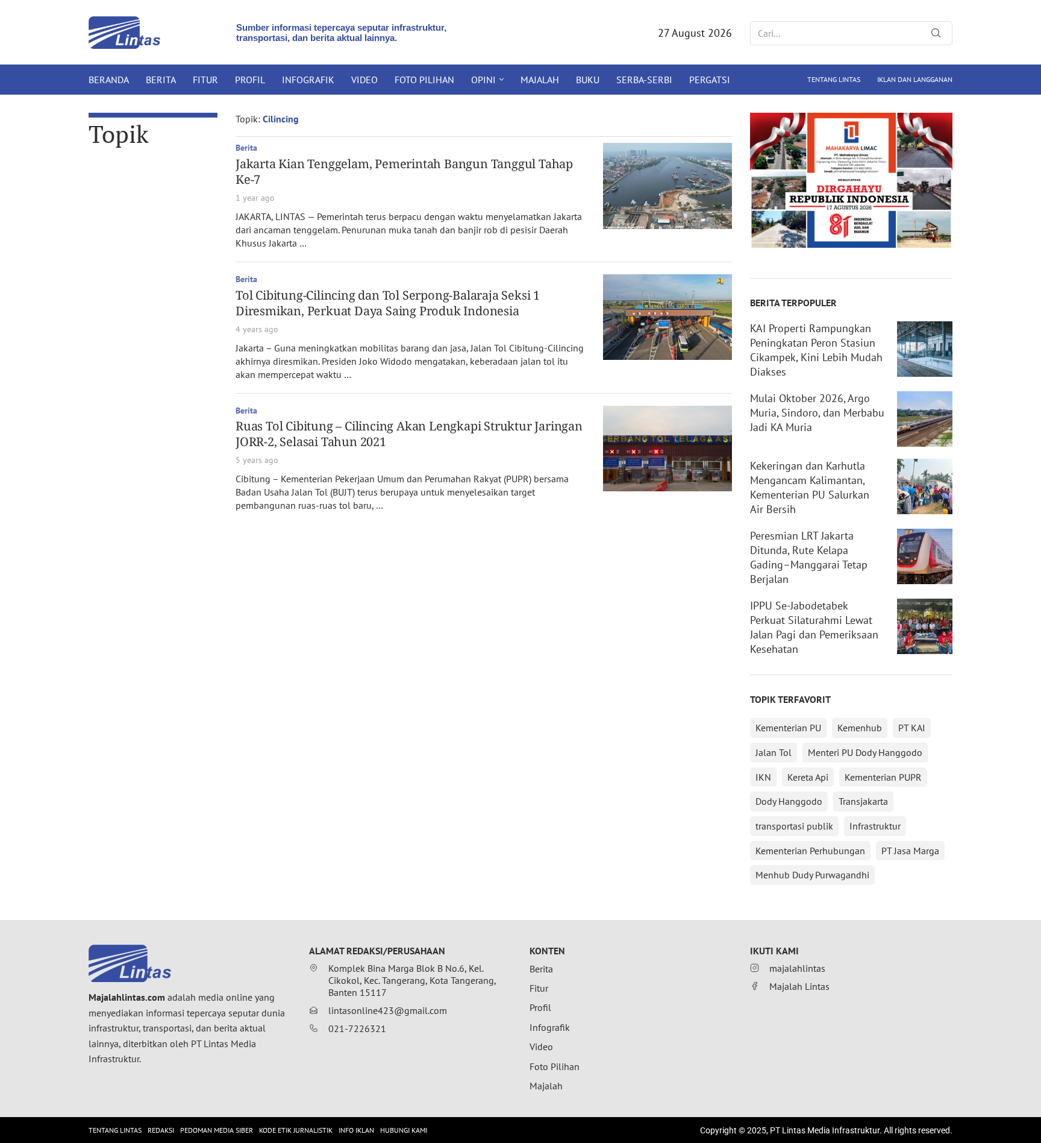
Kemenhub (859, 728)
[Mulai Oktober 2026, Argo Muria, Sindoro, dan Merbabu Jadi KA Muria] (924, 419)
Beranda (109, 80)
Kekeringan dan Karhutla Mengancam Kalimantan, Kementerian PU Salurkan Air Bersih (809, 487)
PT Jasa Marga (910, 851)
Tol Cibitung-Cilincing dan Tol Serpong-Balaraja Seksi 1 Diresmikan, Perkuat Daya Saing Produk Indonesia (388, 303)
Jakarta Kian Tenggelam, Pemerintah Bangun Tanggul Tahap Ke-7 (404, 171)
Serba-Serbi (644, 80)
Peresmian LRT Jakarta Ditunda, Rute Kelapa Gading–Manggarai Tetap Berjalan (809, 557)
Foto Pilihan (424, 80)
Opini (483, 80)
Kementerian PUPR (883, 777)
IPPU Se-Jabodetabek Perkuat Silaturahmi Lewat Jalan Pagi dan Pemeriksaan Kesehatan (814, 627)
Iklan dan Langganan (914, 79)
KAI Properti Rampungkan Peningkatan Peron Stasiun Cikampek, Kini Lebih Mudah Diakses (816, 350)
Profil (250, 80)
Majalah (539, 80)
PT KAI (911, 728)
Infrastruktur (875, 826)
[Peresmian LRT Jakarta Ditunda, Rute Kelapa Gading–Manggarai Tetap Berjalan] (924, 556)
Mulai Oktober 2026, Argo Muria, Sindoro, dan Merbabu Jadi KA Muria (817, 412)
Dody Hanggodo (788, 801)
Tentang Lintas (833, 79)
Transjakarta (863, 801)
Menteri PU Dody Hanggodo (865, 752)
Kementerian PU (788, 728)
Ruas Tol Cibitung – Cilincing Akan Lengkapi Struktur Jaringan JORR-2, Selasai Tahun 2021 (409, 434)
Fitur (205, 80)
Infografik (308, 80)
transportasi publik (794, 826)
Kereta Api (807, 777)
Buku (587, 80)
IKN (763, 777)
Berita (161, 80)
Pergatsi (709, 80)
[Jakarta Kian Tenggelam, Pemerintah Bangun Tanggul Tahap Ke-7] (667, 186)
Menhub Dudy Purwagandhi (812, 875)
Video (364, 80)
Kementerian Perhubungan (810, 851)
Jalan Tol (773, 752)
